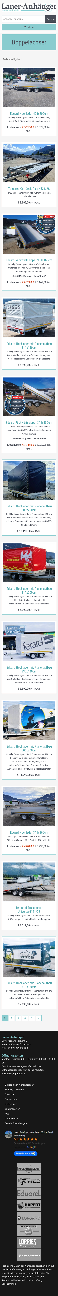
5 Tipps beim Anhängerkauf (19, 1084)
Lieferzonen (11, 1103)
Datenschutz (11, 1118)
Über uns (9, 1094)
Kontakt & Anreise (14, 1089)
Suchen (50, 19)
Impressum (11, 1099)
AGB (7, 1113)
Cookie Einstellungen (16, 1123)
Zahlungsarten (12, 1108)
